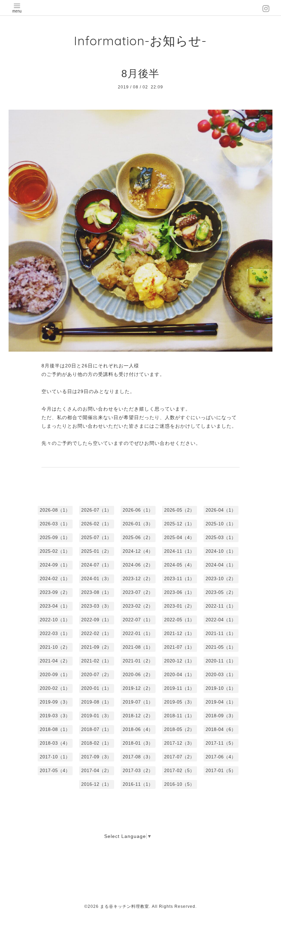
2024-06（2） (138, 565)
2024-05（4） (179, 565)
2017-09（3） (96, 756)
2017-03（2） (138, 770)
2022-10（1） (55, 619)
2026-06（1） (138, 510)
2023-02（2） (138, 606)
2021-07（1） (179, 647)
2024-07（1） (96, 565)
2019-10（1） (221, 688)
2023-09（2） (55, 592)
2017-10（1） (55, 756)
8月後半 (140, 73)
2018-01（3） (138, 743)
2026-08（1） (55, 510)
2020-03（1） (221, 674)
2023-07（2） (138, 592)
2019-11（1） (179, 688)
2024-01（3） (96, 578)
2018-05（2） (179, 729)
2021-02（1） (96, 660)
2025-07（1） (96, 537)
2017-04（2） (96, 770)
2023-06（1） (179, 592)
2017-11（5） (221, 743)
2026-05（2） (179, 510)
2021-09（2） (96, 647)
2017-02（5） (179, 770)
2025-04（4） (179, 537)
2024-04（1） (221, 565)
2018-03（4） (55, 743)
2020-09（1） (55, 674)
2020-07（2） (96, 674)
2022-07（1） (138, 619)
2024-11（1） (179, 551)
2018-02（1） (96, 743)
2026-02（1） (96, 523)
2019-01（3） (96, 715)
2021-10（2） (55, 647)
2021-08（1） (138, 647)
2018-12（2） (138, 715)
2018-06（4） (138, 729)
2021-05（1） (221, 647)
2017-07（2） (179, 756)
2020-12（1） (179, 660)
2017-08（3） (138, 756)
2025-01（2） (96, 551)
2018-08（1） (55, 729)
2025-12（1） (179, 523)
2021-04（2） (55, 660)
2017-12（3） (179, 743)
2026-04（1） (221, 510)
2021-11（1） (221, 633)
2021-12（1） (179, 633)
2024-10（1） (221, 551)
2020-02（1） (55, 688)
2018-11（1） (179, 715)
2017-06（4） (221, 756)
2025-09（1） (55, 537)
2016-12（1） (96, 784)
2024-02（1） (55, 578)
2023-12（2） (138, 578)
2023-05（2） (221, 592)
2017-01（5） (221, 770)
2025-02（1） (55, 551)
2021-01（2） (138, 660)
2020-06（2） (138, 674)
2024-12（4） (138, 551)
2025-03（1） (221, 537)
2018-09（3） (221, 715)
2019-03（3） (55, 715)
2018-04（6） (221, 729)
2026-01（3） (138, 523)
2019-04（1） (221, 702)
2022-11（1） (221, 606)
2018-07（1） (96, 729)
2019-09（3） (55, 702)
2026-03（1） (55, 523)
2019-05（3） (179, 702)
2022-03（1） (55, 633)
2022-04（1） (221, 619)
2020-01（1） (96, 688)
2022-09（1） (96, 619)
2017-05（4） (55, 770)
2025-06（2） (138, 537)
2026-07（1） (96, 510)
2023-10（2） (221, 578)
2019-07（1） (138, 702)
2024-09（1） (55, 565)
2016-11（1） (138, 784)
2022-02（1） (96, 633)
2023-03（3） (96, 606)
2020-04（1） (179, 674)
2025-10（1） (221, 523)
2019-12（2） (138, 688)
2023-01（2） (179, 606)
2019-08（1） (96, 702)
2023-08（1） (96, 592)
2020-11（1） (221, 660)
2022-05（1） (179, 619)
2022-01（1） (138, 633)
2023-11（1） (179, 578)
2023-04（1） (55, 606)
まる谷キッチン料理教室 (124, 906)
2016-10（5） (179, 784)
